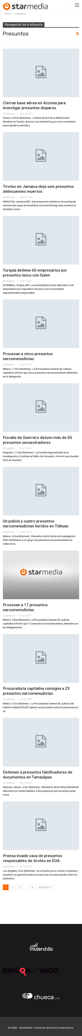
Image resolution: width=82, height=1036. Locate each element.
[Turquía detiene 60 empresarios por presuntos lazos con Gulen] (41, 240)
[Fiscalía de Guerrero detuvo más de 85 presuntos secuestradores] (41, 407)
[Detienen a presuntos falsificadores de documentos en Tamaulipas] (41, 742)
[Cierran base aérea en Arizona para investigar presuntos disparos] (41, 73)
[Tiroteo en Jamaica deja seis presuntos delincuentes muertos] (41, 156)
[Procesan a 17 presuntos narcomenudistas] (41, 575)
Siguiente (44, 887)
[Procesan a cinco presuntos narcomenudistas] (41, 323)
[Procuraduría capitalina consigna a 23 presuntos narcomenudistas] (41, 658)
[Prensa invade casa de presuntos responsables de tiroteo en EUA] (41, 825)
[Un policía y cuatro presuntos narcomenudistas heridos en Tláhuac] (41, 491)
